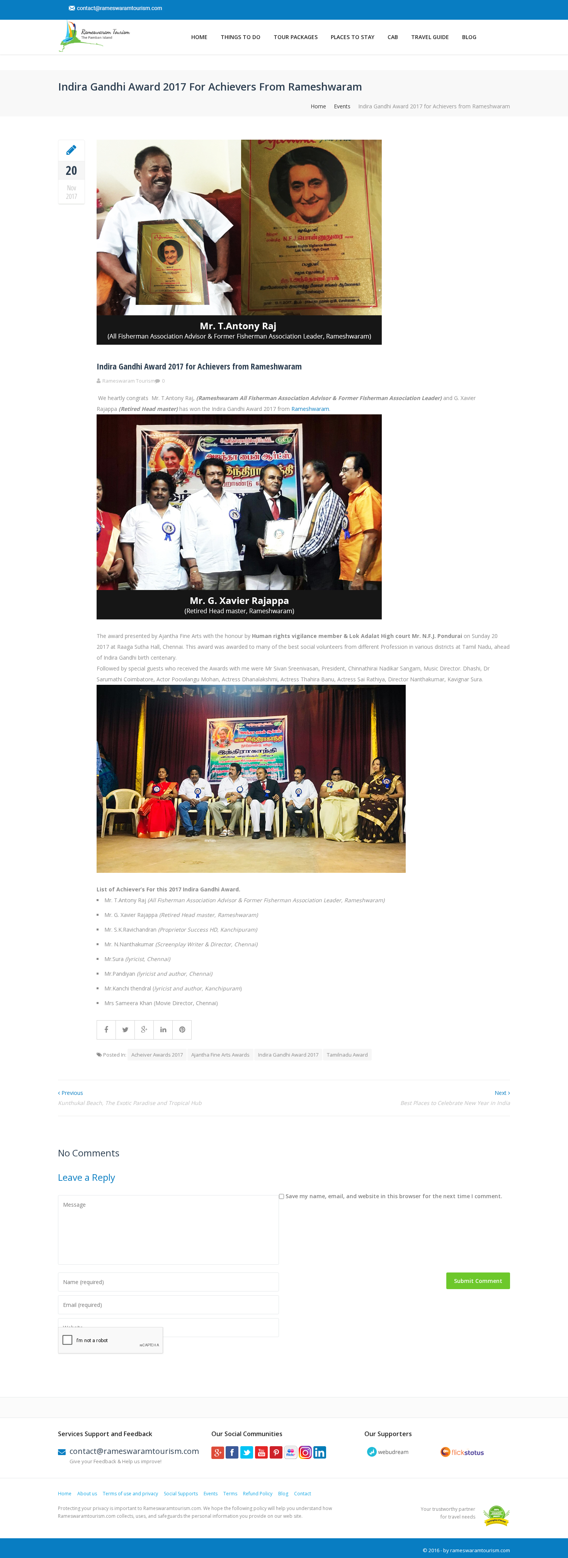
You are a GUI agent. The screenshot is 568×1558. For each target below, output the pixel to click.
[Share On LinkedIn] (163, 1030)
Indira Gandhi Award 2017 (288, 1054)
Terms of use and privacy (130, 1493)
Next (501, 1092)
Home (199, 37)
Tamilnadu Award (347, 1054)
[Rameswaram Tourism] (94, 36)
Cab (393, 37)
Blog (469, 37)
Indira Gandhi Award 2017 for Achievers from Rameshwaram (199, 366)
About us (87, 1493)
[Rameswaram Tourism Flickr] (291, 1457)
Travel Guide (430, 37)
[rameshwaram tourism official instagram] (305, 1457)
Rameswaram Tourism (128, 380)
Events (342, 106)
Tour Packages (296, 37)
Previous (71, 1092)
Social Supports (181, 1493)
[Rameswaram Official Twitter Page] (246, 1457)
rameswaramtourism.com (480, 1550)
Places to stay (352, 37)
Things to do (240, 37)
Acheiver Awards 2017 (157, 1054)
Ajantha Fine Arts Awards (220, 1054)
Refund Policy (257, 1493)
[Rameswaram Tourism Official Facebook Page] (232, 1457)
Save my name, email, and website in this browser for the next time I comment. (394, 1196)
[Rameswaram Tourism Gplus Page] (217, 1457)
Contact (302, 1493)
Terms (230, 1493)
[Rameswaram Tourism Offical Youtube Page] (261, 1457)
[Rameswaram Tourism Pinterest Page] (276, 1457)
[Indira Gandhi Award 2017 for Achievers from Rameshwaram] (71, 150)
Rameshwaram (310, 408)
